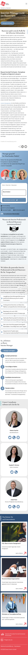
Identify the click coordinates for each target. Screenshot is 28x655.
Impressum (17, 646)
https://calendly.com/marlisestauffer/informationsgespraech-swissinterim (18, 437)
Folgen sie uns (8, 640)
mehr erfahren (19, 553)
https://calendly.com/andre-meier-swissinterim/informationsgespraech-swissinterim (18, 506)
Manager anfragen (7, 23)
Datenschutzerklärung (7, 646)
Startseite (3, 8)
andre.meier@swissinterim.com (9, 506)
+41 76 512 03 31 (16, 472)
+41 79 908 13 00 (14, 437)
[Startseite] (5, 3)
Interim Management (6, 103)
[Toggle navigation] (26, 4)
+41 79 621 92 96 (14, 506)
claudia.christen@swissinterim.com (12, 472)
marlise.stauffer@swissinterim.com (9, 437)
